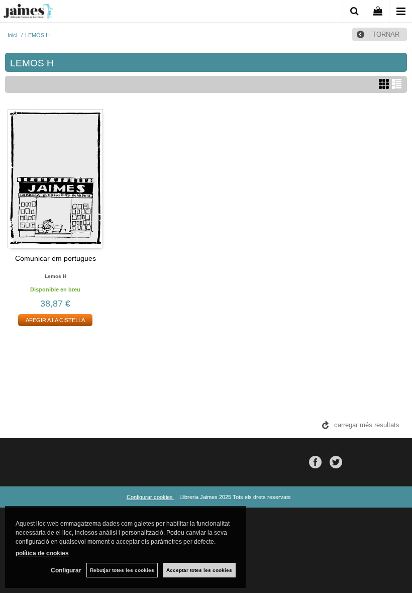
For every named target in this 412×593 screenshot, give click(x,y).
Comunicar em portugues (55, 258)
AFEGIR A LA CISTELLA (55, 320)
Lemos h (55, 276)
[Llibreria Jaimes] (28, 13)
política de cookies (42, 553)
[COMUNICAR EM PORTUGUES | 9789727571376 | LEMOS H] (55, 178)
